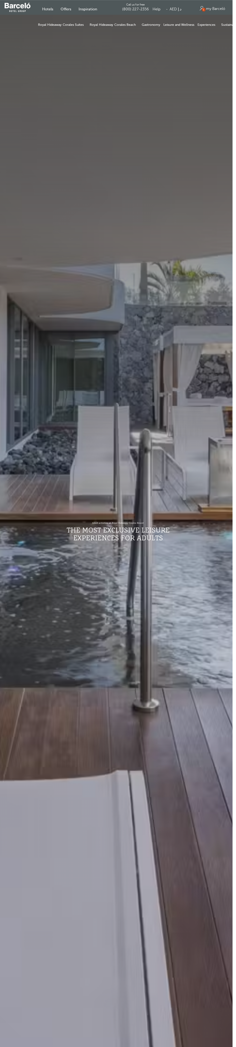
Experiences (206, 24)
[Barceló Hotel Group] (17, 7)
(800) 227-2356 (135, 9)
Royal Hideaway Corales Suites (61, 24)
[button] (47, 9)
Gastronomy (151, 24)
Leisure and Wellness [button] (178, 24)
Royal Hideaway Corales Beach (113, 24)
